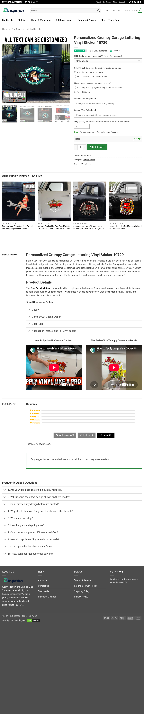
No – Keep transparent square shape (93, 76)
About (98, 2)
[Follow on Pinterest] (135, 2)
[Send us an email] (132, 2)
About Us (42, 580)
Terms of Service (82, 580)
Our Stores (107, 2)
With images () (66, 435)
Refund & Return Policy (85, 586)
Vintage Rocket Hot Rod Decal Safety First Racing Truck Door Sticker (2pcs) (54, 227)
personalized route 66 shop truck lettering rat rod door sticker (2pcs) (88, 227)
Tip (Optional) (79, 121)
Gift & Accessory (64, 20)
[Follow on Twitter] (130, 2)
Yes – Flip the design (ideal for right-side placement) (99, 87)
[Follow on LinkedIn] (138, 2)
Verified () (88, 435)
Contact (122, 2)
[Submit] (98, 10)
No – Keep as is (83, 92)
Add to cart (97, 147)
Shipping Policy (82, 591)
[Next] (65, 69)
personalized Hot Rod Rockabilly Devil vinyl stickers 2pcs (125, 227)
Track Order (114, 20)
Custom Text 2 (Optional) (85, 110)
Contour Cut (79, 68)
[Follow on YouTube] (140, 2)
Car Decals (7, 20)
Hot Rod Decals (33, 29)
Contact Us (43, 586)
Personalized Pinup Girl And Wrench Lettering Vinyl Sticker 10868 (17, 227)
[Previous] (7, 69)
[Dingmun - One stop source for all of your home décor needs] (13, 10)
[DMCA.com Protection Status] (33, 620)
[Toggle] (29, 310)
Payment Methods (47, 596)
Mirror (77, 83)
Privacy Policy (81, 596)
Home (5, 29)
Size (76, 56)
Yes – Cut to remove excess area (91, 72)
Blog (115, 2)
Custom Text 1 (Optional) (85, 98)
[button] (133, 11)
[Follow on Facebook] (127, 2)
